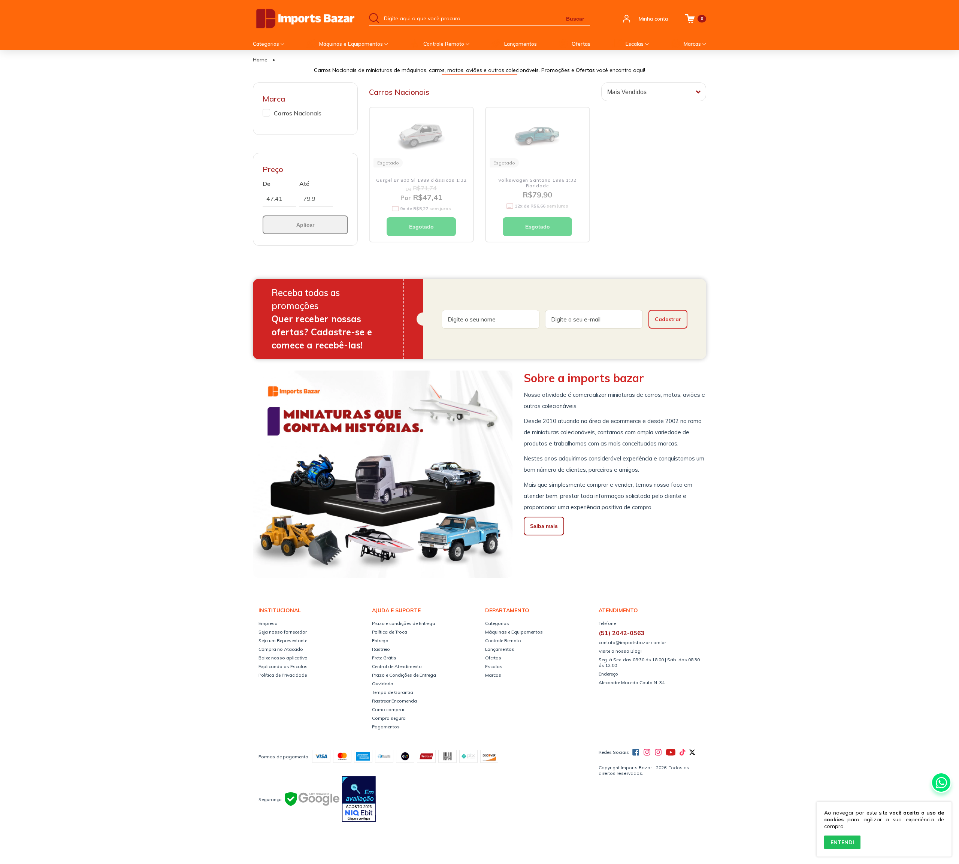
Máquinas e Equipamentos (351, 43)
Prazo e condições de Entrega (403, 623)
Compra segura (389, 718)
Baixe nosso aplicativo (283, 658)
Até (304, 183)
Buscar (575, 19)
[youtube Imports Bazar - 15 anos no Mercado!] (671, 752)
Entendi (842, 842)
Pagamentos (386, 726)
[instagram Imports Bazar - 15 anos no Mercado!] (647, 752)
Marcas (693, 43)
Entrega (380, 640)
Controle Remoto (444, 43)
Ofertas (581, 43)
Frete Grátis (384, 658)
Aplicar (305, 225)
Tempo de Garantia (392, 692)
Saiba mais (544, 526)
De (266, 183)
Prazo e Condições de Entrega (404, 675)
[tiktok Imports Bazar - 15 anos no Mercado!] (682, 752)
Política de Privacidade (282, 675)
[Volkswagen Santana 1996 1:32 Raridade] (538, 136)
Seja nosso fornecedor (282, 632)
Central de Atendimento (397, 666)
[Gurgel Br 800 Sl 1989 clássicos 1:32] (421, 136)
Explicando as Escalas (283, 666)
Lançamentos (520, 43)
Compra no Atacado (280, 649)
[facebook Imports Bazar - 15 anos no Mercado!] (635, 752)
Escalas (635, 43)
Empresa (268, 623)
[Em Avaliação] (358, 799)
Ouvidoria (382, 683)
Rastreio (381, 649)
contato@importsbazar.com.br (632, 642)
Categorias (267, 43)
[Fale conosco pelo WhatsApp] (941, 782)
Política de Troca (389, 632)
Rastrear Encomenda (394, 701)
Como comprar (388, 709)
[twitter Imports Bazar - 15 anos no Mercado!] (692, 752)
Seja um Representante (282, 640)
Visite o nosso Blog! (620, 651)
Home (260, 59)
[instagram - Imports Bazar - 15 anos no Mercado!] (658, 752)
